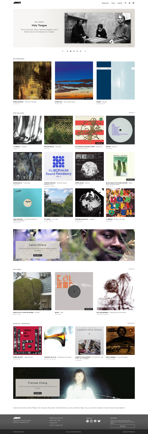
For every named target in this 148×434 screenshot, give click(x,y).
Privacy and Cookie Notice (73, 431)
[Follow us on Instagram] (91, 421)
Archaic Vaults (48, 221)
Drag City (15, 148)
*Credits (130, 45)
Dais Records (79, 221)
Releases (105, 3)
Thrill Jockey (79, 184)
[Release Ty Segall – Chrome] (27, 130)
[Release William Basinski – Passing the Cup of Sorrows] (116, 291)
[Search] (125, 3)
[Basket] (133, 3)
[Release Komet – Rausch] (116, 80)
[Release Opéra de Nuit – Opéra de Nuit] (27, 340)
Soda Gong (109, 221)
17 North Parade (110, 359)
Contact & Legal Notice (56, 425)
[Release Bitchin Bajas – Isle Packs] (58, 130)
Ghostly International (50, 359)
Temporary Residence (103, 314)
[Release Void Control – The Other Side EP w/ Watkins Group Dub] (27, 202)
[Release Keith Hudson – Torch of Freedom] (120, 340)
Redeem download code (56, 418)
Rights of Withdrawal (129, 431)
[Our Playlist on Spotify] (87, 421)
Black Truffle (58, 103)
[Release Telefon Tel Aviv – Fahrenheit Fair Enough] (58, 340)
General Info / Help (55, 420)
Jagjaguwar (16, 184)
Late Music (16, 103)
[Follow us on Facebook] (95, 421)
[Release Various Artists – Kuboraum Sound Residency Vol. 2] (58, 166)
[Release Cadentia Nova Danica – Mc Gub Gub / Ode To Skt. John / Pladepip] (89, 340)
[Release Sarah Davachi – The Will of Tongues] (32, 80)
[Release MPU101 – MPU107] (120, 130)
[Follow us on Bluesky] (99, 421)
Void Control (16, 222)
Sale (113, 3)
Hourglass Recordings (81, 148)
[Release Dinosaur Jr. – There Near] (27, 166)
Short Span (58, 314)
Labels (119, 3)
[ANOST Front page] (17, 3)
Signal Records (101, 103)
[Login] (129, 3)
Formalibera (78, 360)
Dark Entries (16, 359)
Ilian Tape (109, 148)
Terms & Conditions (18, 431)
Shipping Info (53, 422)
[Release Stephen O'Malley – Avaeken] (89, 202)
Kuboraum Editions (49, 186)
